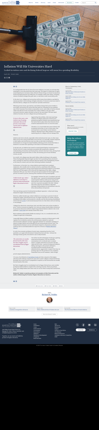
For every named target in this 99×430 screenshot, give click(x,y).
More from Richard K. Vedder (49, 314)
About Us (31, 2)
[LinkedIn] (5, 77)
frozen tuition (48, 285)
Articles (36, 2)
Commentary (73, 86)
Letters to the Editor (60, 330)
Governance (69, 88)
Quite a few (22, 210)
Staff (56, 336)
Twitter (77, 324)
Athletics (36, 333)
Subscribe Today (72, 131)
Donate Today (72, 153)
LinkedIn (95, 324)
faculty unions (40, 285)
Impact (57, 328)
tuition (61, 285)
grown (24, 200)
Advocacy (43, 2)
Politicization (37, 328)
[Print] (16, 86)
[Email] (14, 86)
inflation (56, 285)
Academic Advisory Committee (63, 335)
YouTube (89, 324)
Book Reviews (37, 338)
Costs (79, 86)
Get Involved (61, 2)
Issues (49, 2)
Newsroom (58, 327)
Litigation (36, 336)
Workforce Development (40, 335)
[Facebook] (9, 77)
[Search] (95, 2)
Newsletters (69, 2)
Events (54, 2)
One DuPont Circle (33, 257)
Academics (36, 325)
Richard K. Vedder (15, 74)
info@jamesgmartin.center (9, 332)
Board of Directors (60, 333)
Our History (58, 332)
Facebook (83, 324)
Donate (77, 2)
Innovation (37, 332)
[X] (7, 77)
